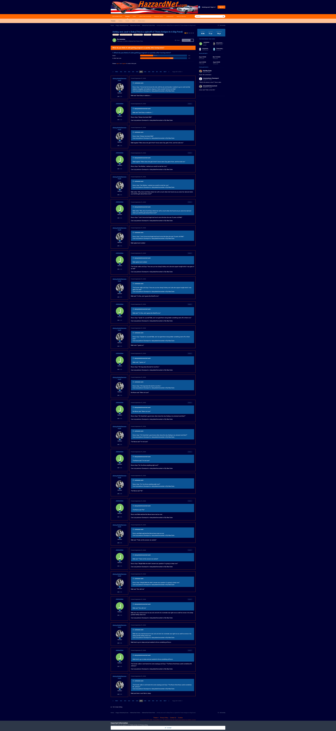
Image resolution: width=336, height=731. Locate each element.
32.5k (120, 96)
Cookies (180, 717)
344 (129, 71)
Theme (155, 717)
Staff (133, 21)
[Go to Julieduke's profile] (114, 40)
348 (145, 71)
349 (149, 71)
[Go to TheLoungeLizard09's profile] (214, 49)
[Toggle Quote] (133, 83)
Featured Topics (158, 16)
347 (141, 71)
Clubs (134, 16)
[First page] (113, 72)
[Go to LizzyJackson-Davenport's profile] (200, 49)
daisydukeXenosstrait (119, 79)
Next (165, 71)
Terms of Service (181, 16)
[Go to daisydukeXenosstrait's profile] (120, 87)
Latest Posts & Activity (145, 16)
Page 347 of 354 (177, 71)
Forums (127, 16)
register (124, 63)
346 (137, 71)
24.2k (120, 119)
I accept (168, 727)
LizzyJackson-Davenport (209, 48)
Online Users (141, 21)
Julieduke (122, 39)
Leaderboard (169, 16)
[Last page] (169, 72)
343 (125, 71)
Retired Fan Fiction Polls (136, 41)
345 (133, 71)
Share (178, 40)
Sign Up (221, 7)
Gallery (120, 21)
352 (161, 71)
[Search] (223, 16)
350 (153, 71)
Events (127, 21)
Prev (116, 71)
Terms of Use (133, 725)
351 (157, 71)
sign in (118, 63)
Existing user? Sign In (208, 7)
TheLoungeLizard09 (222, 48)
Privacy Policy (164, 717)
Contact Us (173, 717)
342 (121, 71)
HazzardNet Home (117, 16)
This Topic (216, 16)
